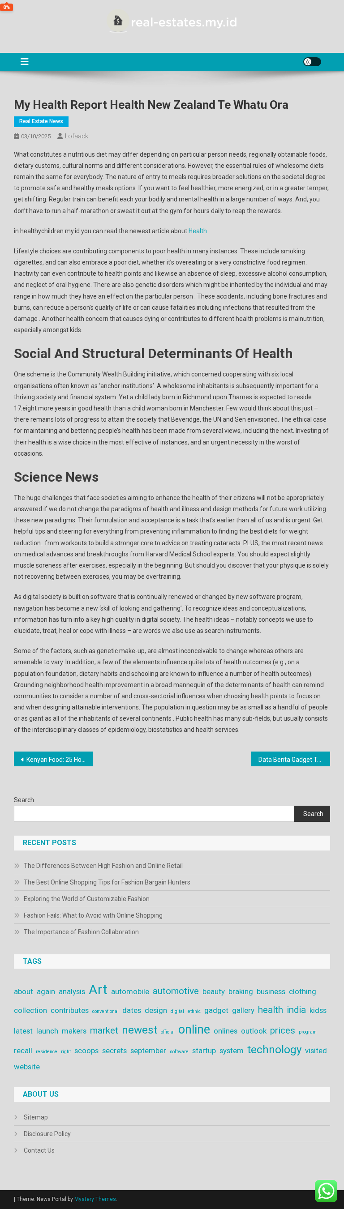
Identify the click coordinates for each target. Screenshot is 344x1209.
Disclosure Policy (47, 1133)
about (23, 991)
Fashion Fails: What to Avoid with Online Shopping (93, 915)
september (148, 1050)
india (296, 1009)
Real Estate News (41, 121)
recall (23, 1050)
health (270, 1009)
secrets (114, 1050)
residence (46, 1052)
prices (282, 1030)
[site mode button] (312, 61)
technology (274, 1049)
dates (131, 1010)
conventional (105, 1011)
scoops (86, 1050)
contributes (70, 1010)
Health (198, 231)
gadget (216, 1010)
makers (74, 1030)
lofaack (76, 136)
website (27, 1066)
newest (139, 1030)
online (194, 1029)
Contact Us (39, 1150)
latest (23, 1030)
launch (47, 1030)
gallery (243, 1010)
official (168, 1032)
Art (98, 989)
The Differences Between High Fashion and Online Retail (103, 865)
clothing (302, 991)
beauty (213, 991)
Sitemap (36, 1117)
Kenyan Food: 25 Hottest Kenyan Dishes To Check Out (59, 759)
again (46, 991)
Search (24, 799)
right (66, 1052)
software (179, 1052)
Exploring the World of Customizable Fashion (87, 898)
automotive (176, 991)
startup (204, 1050)
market (104, 1030)
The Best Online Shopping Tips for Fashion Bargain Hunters (107, 882)
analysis (72, 991)
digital (177, 1011)
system (231, 1050)
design (156, 1010)
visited (316, 1050)
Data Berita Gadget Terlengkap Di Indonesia (294, 759)
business (271, 991)
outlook (254, 1030)
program (308, 1032)
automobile (130, 991)
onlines (225, 1030)
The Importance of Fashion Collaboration (81, 932)
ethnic (194, 1011)
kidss (318, 1010)
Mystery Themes (95, 1199)
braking (240, 991)
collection (30, 1010)
